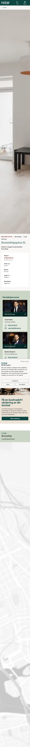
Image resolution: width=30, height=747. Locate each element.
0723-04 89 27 (12, 325)
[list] (15, 327)
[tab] (5, 2)
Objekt (4, 7)
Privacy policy (25, 361)
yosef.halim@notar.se (14, 328)
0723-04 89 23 (12, 357)
